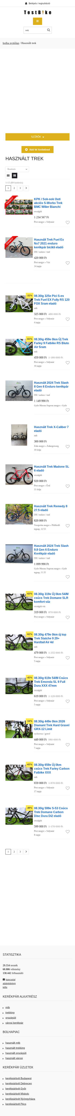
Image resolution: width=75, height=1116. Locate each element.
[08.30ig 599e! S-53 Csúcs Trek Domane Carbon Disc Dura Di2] (19, 807)
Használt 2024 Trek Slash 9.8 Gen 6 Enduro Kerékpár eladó (51, 549)
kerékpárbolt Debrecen (18, 1083)
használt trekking (15, 1047)
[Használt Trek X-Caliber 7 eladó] (19, 426)
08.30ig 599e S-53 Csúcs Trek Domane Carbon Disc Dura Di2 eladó (51, 811)
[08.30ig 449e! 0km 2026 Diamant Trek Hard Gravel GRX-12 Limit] (19, 720)
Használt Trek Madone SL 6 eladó (51, 468)
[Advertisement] (37, 91)
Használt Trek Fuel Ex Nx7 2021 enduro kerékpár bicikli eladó (49, 243)
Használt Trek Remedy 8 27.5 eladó (50, 508)
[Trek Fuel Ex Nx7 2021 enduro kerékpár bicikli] (19, 238)
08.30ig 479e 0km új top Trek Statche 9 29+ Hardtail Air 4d (50, 638)
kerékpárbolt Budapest (18, 1078)
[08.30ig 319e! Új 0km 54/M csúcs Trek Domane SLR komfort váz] (19, 593)
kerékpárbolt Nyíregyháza (20, 1098)
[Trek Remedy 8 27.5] (19, 505)
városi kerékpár (14, 1022)
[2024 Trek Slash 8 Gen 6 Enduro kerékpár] (19, 382)
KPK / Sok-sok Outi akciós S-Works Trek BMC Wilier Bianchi (48, 202)
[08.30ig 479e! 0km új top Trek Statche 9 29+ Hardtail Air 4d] (19, 633)
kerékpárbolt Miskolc (17, 1093)
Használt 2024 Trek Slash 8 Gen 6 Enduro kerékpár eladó (51, 386)
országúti (10, 1017)
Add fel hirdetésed (39, 149)
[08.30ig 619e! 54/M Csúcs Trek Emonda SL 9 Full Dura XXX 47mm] (19, 677)
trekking (10, 1012)
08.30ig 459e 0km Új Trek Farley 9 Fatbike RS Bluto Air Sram (51, 343)
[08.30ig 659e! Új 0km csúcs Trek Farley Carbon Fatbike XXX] (19, 764)
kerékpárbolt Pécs (15, 1103)
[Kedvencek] (68, 223)
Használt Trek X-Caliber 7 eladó (51, 428)
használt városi (14, 1058)
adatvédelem (9, 983)
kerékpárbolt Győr (15, 1088)
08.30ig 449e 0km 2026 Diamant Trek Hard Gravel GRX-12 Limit (51, 725)
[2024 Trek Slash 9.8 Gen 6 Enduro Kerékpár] (19, 545)
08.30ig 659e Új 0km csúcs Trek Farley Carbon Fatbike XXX (52, 768)
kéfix (5, 987)
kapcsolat (10, 979)
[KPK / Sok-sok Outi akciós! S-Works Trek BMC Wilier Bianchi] (19, 198)
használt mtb (12, 1042)
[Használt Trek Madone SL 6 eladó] (19, 466)
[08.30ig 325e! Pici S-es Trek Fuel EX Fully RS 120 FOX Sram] (19, 295)
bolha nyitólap (11, 43)
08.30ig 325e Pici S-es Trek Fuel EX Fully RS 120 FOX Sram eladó (52, 299)
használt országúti (15, 1052)
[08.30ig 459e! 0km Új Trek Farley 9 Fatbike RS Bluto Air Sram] (19, 338)
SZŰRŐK (36, 136)
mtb (7, 1007)
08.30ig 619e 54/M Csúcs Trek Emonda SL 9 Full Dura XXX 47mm (51, 681)
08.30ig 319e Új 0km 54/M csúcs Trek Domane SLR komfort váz (51, 597)
